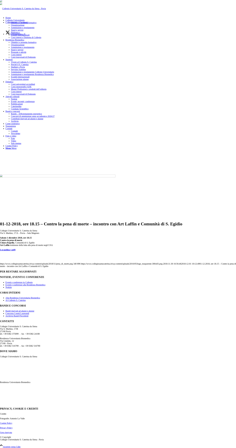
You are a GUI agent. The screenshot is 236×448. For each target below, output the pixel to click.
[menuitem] (120, 18)
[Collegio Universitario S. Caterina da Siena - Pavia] (23, 8)
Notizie (8, 287)
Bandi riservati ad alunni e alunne (19, 311)
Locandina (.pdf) (8, 250)
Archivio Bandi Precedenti (16, 316)
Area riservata (6, 432)
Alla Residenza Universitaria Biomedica (22, 298)
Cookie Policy (6, 423)
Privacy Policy (6, 428)
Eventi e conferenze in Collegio (19, 282)
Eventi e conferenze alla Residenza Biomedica (25, 285)
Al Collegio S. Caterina (15, 300)
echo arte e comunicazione (18, 414)
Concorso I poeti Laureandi (17, 313)
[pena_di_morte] (57, 176)
